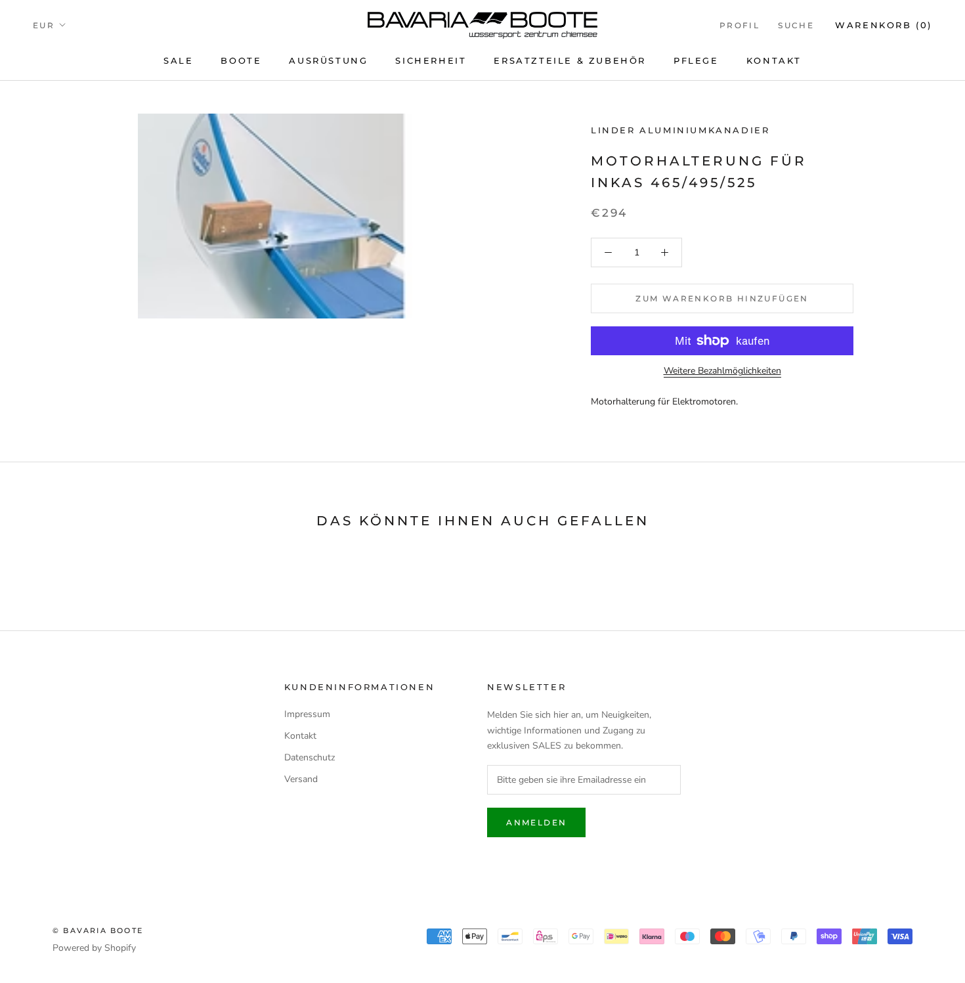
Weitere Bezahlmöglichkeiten (722, 370)
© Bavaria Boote (98, 930)
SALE (178, 60)
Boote (241, 60)
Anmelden (536, 822)
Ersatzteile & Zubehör (570, 60)
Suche (796, 25)
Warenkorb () (883, 25)
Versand (301, 779)
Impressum (307, 714)
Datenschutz (309, 757)
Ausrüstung (328, 60)
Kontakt (774, 60)
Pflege (696, 60)
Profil (739, 25)
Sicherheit (430, 60)
